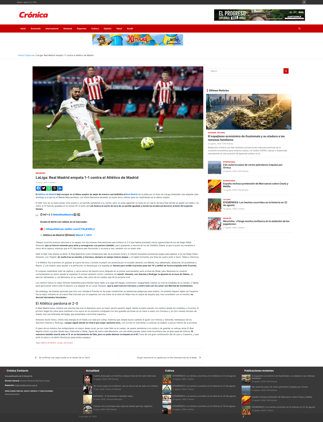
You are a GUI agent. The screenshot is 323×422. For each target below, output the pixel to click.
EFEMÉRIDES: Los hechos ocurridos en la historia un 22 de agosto (255, 204)
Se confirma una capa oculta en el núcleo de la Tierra (64, 357)
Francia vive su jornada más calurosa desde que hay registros (122, 406)
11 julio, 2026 (98, 389)
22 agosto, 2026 (214, 144)
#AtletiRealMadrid (62, 214)
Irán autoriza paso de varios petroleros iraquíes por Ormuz (253, 166)
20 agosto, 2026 (179, 399)
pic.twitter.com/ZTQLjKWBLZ (77, 229)
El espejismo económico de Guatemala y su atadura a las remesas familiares (283, 377)
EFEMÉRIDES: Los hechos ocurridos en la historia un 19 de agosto (204, 406)
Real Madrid (132, 194)
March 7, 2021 (84, 235)
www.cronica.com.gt (12, 394)
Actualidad (92, 370)
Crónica (52, 182)
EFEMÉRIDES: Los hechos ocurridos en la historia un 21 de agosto (204, 386)
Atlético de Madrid (46, 194)
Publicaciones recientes (259, 370)
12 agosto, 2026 (100, 379)
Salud (119, 28)
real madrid (68, 343)
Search (286, 71)
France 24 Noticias (113, 389)
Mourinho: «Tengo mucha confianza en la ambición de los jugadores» (256, 223)
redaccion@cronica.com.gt (26, 385)
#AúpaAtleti (53, 229)
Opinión (107, 28)
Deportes (81, 28)
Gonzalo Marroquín (114, 399)
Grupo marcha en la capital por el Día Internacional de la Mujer (167, 357)
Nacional (67, 28)
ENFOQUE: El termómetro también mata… (113, 396)
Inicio (23, 28)
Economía (36, 28)
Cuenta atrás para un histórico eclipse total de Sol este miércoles (124, 376)
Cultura (95, 28)
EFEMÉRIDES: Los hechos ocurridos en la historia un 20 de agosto (204, 396)
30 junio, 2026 (99, 399)
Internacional (52, 28)
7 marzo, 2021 (41, 182)
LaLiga (59, 343)
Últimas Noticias (219, 90)
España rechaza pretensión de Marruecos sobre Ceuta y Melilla (255, 185)
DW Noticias (228, 144)
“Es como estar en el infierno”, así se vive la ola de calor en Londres (125, 386)
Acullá (130, 28)
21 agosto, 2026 (229, 227)
